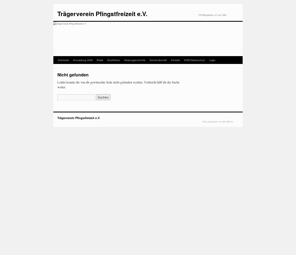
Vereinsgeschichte (134, 60)
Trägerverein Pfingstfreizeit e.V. (102, 13)
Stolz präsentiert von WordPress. (218, 121)
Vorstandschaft (158, 60)
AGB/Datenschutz (194, 60)
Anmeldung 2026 (83, 60)
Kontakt (175, 60)
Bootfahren (113, 60)
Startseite (63, 60)
